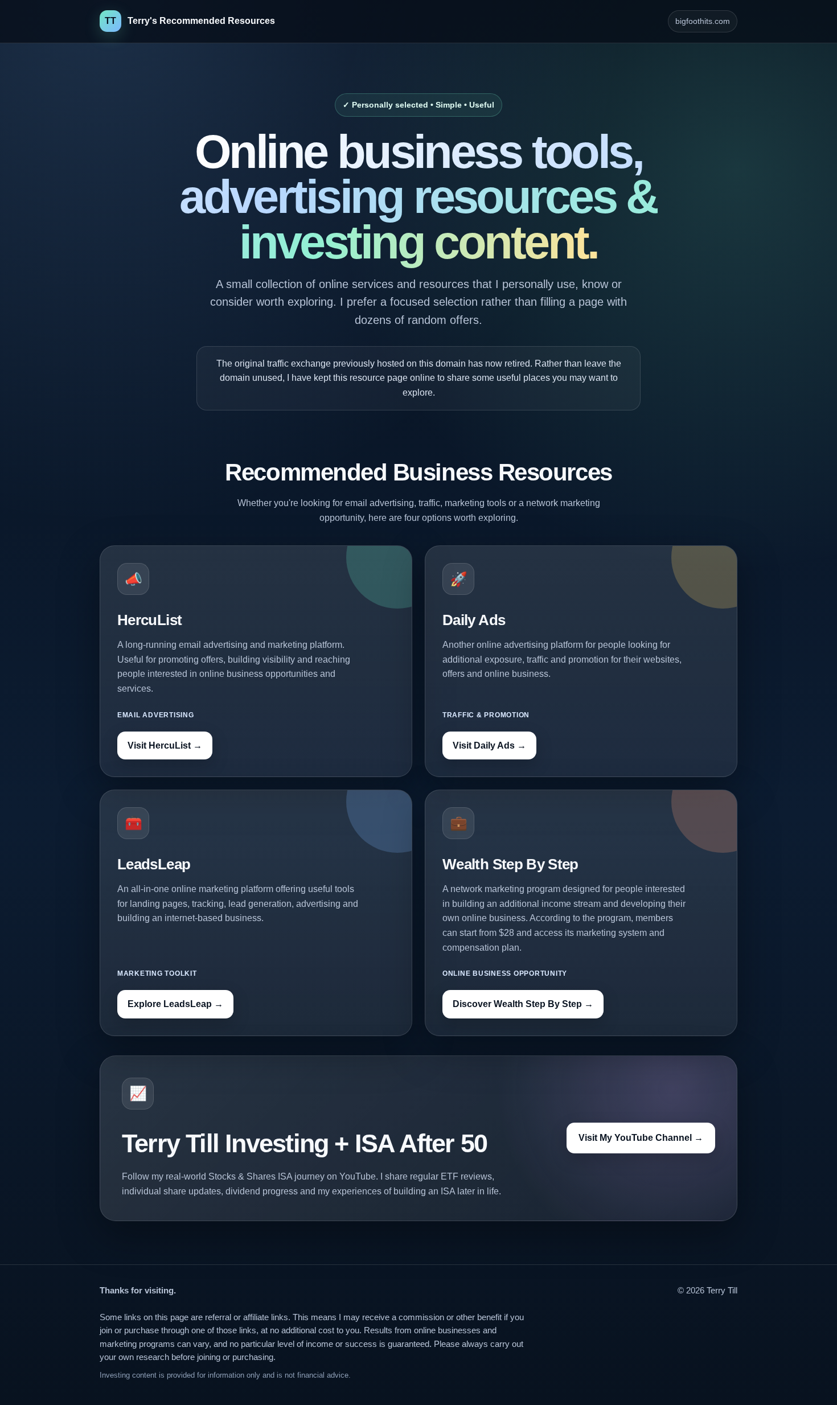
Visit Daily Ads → (489, 745)
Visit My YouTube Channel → (640, 1138)
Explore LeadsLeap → (175, 1004)
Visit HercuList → (165, 745)
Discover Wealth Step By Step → (523, 1004)
